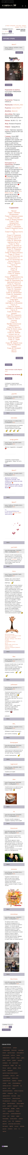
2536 (14, 874)
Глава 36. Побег (14, 338)
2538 (18, 983)
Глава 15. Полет (14, 254)
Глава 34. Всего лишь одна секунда (14, 330)
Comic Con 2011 (6, 1113)
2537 (18, 919)
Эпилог (14, 352)
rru (19, 1128)
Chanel (4, 1116)
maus (6, 371)
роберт (4, 1093)
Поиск (21, 27)
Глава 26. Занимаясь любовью (14, 295)
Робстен (13, 1055)
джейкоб (9, 1106)
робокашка (14, 684)
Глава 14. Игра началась (14, 252)
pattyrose (14, 559)
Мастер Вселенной (9, 634)
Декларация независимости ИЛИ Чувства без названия (13, 636)
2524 (14, 475)
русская (4, 1128)
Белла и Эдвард (20, 1103)
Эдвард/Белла (11, 1111)
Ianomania (14, 869)
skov (20, 168)
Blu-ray (4, 1068)
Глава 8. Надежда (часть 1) (14, 229)
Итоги (15, 1128)
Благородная (14, 742)
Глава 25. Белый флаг (14, 292)
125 (5, 31)
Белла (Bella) (5, 1118)
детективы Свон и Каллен (14, 1123)
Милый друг (21, 1050)
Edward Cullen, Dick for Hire (11, 644)
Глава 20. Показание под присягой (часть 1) (14, 278)
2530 (14, 728)
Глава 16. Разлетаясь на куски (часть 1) (14, 257)
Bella (17, 1075)
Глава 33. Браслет (13, 327)
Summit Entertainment (16, 1113)
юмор (9, 1083)
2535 (18, 833)
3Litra (14, 571)
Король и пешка (9, 646)
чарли (13, 1088)
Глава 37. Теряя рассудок (14, 340)
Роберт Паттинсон (7, 1047)
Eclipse (18, 1057)
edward (13, 1057)
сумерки (15, 1047)
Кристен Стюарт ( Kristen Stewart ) (10, 1073)
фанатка (5, 1123)
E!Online (9, 1060)
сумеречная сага (6, 1080)
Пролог (14, 211)
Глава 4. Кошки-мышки (14, 219)
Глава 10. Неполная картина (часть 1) (14, 238)
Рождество (10, 1093)
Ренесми (20, 1060)
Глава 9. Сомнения (14, 235)
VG (14, 811)
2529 (14, 689)
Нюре (11, 193)
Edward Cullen (15, 1078)
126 (7, 31)
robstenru (10, 1128)
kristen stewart (6, 1055)
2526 (18, 552)
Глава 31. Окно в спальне (14, 319)
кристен (4, 1088)
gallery (22, 1057)
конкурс (4, 1083)
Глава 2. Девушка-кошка (14, 216)
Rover (9, 1121)
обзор (4, 1103)
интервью (5, 1063)
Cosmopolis (14, 1101)
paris (9, 1088)
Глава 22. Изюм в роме (14, 285)
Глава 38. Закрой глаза (14, 343)
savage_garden (14, 439)
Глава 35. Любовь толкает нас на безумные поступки (14, 334)
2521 (14, 398)
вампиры (15, 1106)
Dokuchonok (13, 828)
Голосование (6, 1075)
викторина (5, 1126)
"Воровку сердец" (17, 512)
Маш (14, 656)
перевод (14, 1080)
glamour (9, 1068)
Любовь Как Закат (7, 1085)
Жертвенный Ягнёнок (7, 1090)
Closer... (4, 1111)
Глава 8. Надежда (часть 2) (14, 232)
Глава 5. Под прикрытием (14, 222)
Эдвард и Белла (6, 1095)
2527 (14, 576)
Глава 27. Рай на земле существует (14, 298)
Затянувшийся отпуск (10, 641)
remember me (6, 1065)
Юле (19, 191)
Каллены (21, 1106)
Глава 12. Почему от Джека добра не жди (13, 246)
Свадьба (20, 1080)
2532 (14, 768)
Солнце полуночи (7, 1098)
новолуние (10, 1070)
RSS (24, 27)
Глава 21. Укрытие (14, 284)
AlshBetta (22, 1126)
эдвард (14, 1068)
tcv (13, 33)
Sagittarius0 (14, 764)
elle (16, 1065)
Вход (4, 1)
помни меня (15, 1063)
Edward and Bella (16, 1098)
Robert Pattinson (20, 1052)
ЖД (21, 1085)
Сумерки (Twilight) (6, 1078)
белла (19, 1068)
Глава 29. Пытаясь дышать (14, 312)
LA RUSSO (16, 1126)
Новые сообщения (10, 25)
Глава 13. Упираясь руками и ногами (14, 250)
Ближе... (18, 1108)
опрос (19, 1095)
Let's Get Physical (6, 1101)
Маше (7, 193)
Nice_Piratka (13, 979)
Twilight (12, 1065)
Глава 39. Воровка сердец (14, 345)
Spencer (4, 1131)
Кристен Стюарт (11, 1052)
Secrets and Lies (13, 1118)
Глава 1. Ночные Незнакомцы (14, 213)
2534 (18, 816)
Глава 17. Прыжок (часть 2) (14, 267)
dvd (19, 1065)
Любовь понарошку (18, 1090)
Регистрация (10, 1)
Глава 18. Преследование (14, 271)
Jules (21, 105)
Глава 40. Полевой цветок (14, 349)
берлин (17, 1111)
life (13, 1121)
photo (4, 1060)
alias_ (13, 724)
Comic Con (12, 1075)
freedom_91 (5, 35)
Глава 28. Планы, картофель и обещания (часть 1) (14, 303)
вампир (20, 1101)
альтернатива (6, 1108)
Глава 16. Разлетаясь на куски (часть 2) (14, 260)
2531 (18, 747)
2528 (14, 661)
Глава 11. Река (14, 244)
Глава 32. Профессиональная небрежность (14, 323)
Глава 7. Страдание (14, 226)
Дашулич (15, 111)
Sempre (13, 1116)
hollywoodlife (16, 1085)
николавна (14, 418)
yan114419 (14, 547)
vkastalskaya (14, 914)
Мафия (17, 1116)
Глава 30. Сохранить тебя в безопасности (13, 316)
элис (16, 1093)
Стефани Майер (6, 1050)
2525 (14, 507)
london (4, 1070)
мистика (4, 1121)
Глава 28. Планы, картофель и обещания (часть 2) (14, 308)
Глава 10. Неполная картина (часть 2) (14, 241)
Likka (14, 779)
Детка (6, 643)
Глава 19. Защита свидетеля (14, 274)
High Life (11, 1126)
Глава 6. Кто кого (14, 225)
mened (14, 108)
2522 (14, 422)
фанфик (13, 1108)
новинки (21, 1118)
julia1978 (14, 394)
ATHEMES (21, 1137)
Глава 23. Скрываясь (13, 287)
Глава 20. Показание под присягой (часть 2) (14, 281)
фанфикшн (18, 1121)
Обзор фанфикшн (16, 1083)
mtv (10, 1063)
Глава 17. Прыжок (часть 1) (14, 264)
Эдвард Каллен (6, 1057)
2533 (18, 784)
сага (8, 1116)
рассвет (14, 1060)
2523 (14, 444)
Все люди (14, 1095)
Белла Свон (14, 1050)
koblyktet (16, 105)
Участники (18, 25)
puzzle (4, 1106)
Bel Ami (4, 1052)
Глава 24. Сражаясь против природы (14, 290)
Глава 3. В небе (14, 218)
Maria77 (14, 44)
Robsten (18, 1055)
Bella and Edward (11, 1103)
